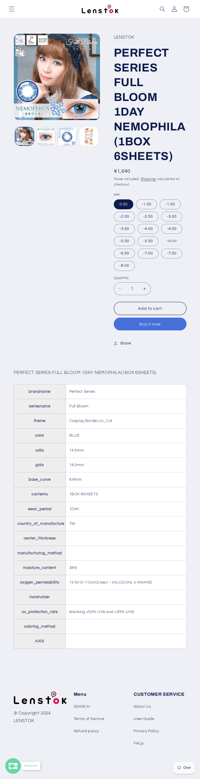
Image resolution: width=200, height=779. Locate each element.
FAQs (139, 743)
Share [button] (125, 343)
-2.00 (124, 216)
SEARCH (82, 707)
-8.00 (124, 265)
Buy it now (150, 324)
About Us (142, 707)
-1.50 (170, 204)
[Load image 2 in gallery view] (45, 136)
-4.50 (172, 229)
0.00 (124, 204)
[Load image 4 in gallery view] (88, 136)
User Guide (144, 719)
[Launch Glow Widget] (13, 766)
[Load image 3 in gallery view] (67, 136)
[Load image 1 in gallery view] (24, 136)
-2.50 (148, 216)
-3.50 (124, 229)
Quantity (121, 278)
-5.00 (124, 241)
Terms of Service (89, 719)
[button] (11, 9)
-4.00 (148, 229)
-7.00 (148, 253)
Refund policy (86, 731)
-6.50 (124, 253)
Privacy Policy (146, 731)
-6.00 (174, 242)
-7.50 (172, 253)
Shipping (148, 179)
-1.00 (146, 204)
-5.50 (148, 241)
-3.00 (172, 216)
